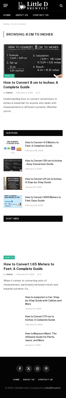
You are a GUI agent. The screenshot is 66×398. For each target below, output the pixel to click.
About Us (22, 15)
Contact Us (41, 15)
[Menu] (5, 5)
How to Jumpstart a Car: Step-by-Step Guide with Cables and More (43, 300)
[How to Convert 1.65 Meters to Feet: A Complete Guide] (33, 242)
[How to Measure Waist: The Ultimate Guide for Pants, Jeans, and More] (13, 338)
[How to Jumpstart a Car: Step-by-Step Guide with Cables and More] (13, 301)
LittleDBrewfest (52, 388)
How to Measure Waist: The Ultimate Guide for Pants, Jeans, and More (41, 337)
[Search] (61, 5)
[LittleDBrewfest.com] (33, 5)
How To (9, 76)
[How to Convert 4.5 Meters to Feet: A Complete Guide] (13, 146)
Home (7, 15)
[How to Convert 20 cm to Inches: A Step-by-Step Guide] (13, 183)
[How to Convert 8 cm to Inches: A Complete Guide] (33, 61)
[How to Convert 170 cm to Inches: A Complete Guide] (13, 320)
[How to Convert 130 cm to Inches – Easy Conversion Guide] (13, 165)
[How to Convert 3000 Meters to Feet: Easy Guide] (13, 201)
